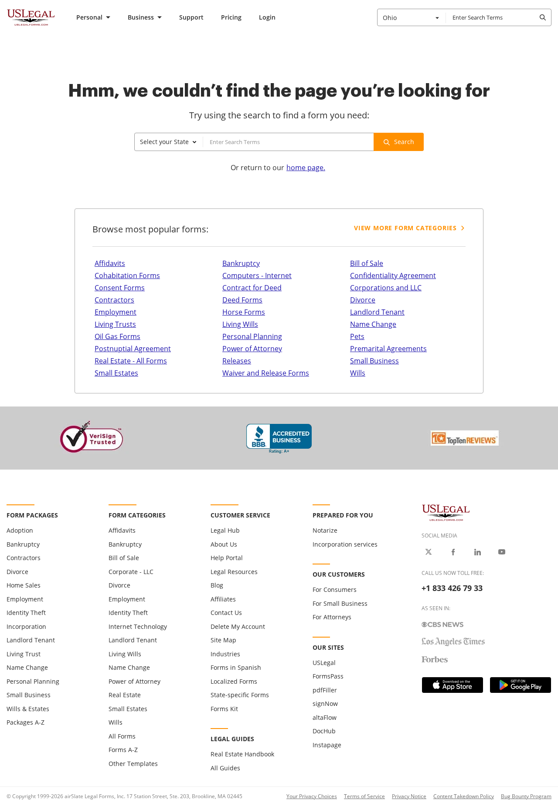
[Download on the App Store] (452, 685)
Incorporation (26, 626)
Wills (357, 373)
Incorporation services (345, 544)
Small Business (374, 361)
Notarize (325, 530)
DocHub (324, 731)
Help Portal (227, 558)
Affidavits (110, 263)
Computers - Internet (257, 275)
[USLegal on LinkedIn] (477, 552)
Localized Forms (234, 681)
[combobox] (412, 17)
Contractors (114, 300)
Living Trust (24, 654)
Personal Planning (252, 336)
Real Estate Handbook (242, 754)
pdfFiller (325, 690)
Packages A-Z (25, 722)
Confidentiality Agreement (393, 275)
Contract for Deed (252, 287)
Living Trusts (115, 324)
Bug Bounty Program (526, 796)
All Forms (122, 736)
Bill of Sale (366, 263)
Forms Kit (224, 709)
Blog (217, 585)
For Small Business (340, 603)
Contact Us (226, 612)
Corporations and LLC (386, 287)
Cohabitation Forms (127, 275)
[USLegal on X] (429, 552)
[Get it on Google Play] (520, 685)
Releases (236, 361)
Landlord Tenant (377, 312)
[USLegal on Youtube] (502, 552)
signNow (325, 703)
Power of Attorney (252, 348)
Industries (225, 654)
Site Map (223, 640)
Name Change (373, 324)
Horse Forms (243, 312)
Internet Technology (138, 626)
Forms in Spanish (236, 667)
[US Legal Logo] (446, 512)
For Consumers (335, 589)
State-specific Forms (240, 695)
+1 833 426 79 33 (452, 588)
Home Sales (24, 585)
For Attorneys (332, 617)
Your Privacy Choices (311, 796)
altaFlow (325, 717)
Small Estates (116, 373)
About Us (224, 544)
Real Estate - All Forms (131, 361)
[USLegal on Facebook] (453, 552)
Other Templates (133, 763)
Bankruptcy (241, 263)
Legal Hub (225, 530)
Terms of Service (364, 796)
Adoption (20, 530)
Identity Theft (26, 612)
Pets (357, 336)
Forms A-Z (123, 750)
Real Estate (125, 695)
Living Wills (240, 324)
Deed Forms (242, 300)
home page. (305, 167)
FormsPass (328, 676)
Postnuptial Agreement (133, 348)
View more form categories (405, 228)
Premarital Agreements (388, 348)
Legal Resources (234, 572)
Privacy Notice (409, 796)
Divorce (362, 300)
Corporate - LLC (131, 572)
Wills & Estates (28, 709)
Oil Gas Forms (117, 336)
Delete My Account (238, 626)
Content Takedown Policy (463, 796)
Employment (115, 312)
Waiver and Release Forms (265, 373)
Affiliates (223, 599)
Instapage (327, 745)
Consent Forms (120, 287)
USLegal (324, 662)
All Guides (225, 768)
